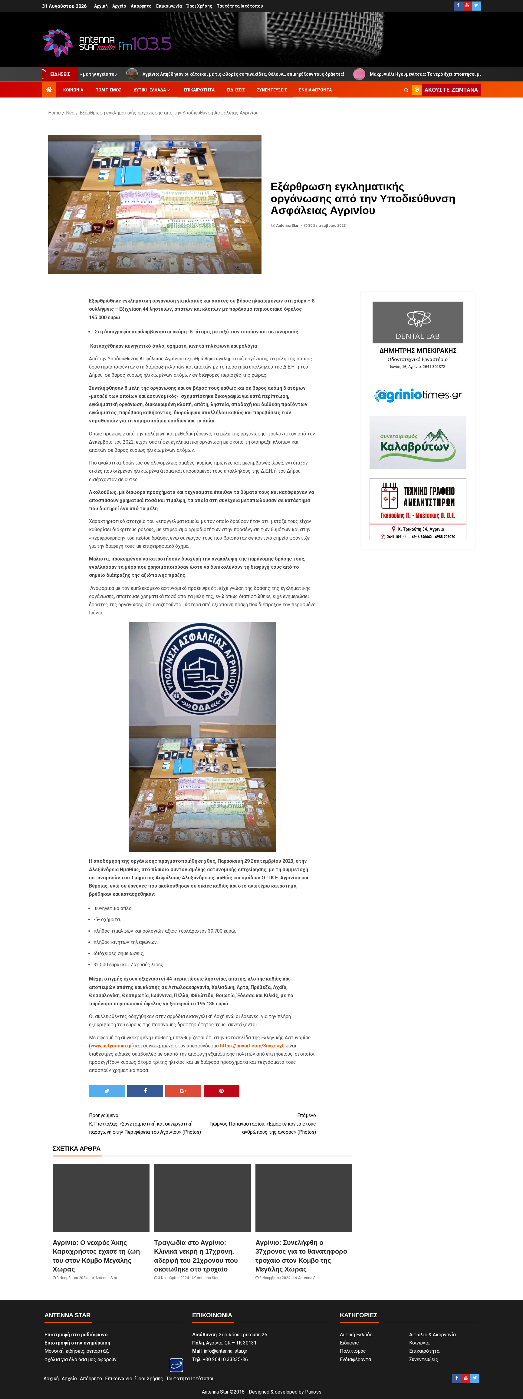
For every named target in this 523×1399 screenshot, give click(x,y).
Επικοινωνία (169, 6)
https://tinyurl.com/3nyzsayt (252, 1046)
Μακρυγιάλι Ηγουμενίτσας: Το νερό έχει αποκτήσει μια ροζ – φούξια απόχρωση (395, 74)
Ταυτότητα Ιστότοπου (240, 6)
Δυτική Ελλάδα (149, 90)
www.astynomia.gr (111, 1046)
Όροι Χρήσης (199, 6)
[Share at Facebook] (145, 1091)
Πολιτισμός (108, 90)
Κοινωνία (73, 90)
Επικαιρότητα (199, 90)
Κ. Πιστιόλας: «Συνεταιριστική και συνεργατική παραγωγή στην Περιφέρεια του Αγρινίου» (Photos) (145, 1124)
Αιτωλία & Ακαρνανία (432, 1335)
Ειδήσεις (236, 90)
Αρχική (101, 6)
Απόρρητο (141, 6)
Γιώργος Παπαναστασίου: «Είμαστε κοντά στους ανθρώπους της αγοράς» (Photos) (262, 1124)
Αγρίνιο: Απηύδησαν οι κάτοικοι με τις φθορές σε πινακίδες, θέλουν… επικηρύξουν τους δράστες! (186, 74)
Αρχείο (119, 6)
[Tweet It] (107, 1091)
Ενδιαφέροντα (315, 90)
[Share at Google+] (183, 1091)
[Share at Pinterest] (222, 1091)
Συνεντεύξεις (272, 90)
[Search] (406, 90)
